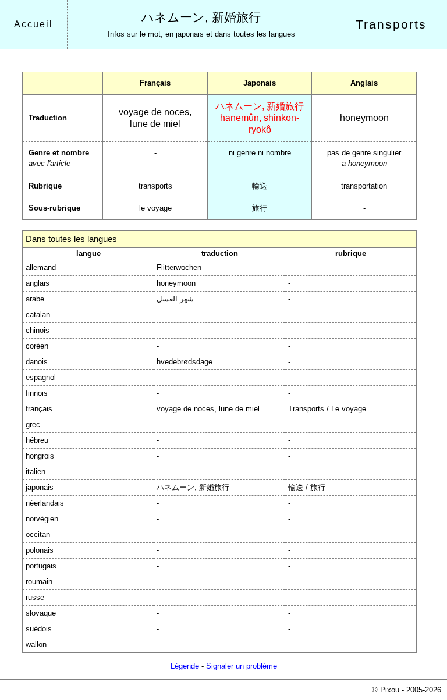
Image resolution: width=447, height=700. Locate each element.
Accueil (33, 24)
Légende (185, 666)
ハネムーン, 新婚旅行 (201, 17)
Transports (391, 24)
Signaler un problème (241, 666)
